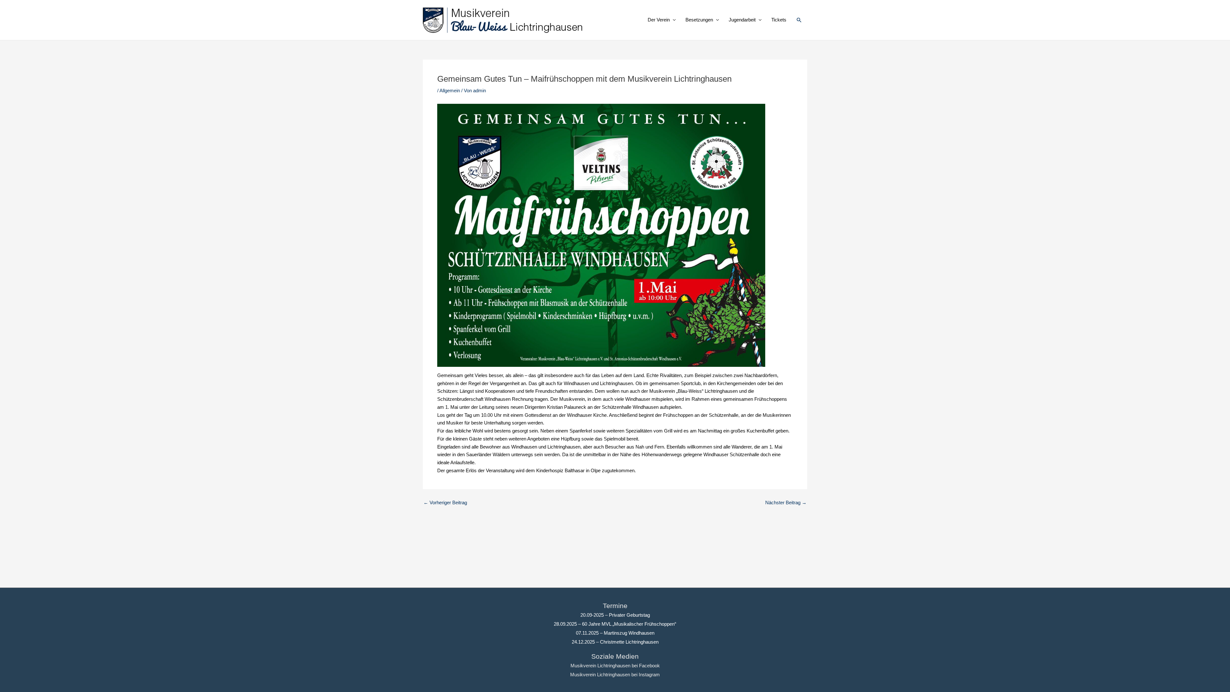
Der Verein (659, 19)
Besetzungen (699, 19)
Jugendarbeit (742, 19)
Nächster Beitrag (786, 502)
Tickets (778, 19)
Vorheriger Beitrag (445, 502)
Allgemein (449, 90)
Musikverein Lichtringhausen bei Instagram (615, 674)
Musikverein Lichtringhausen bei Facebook (615, 665)
